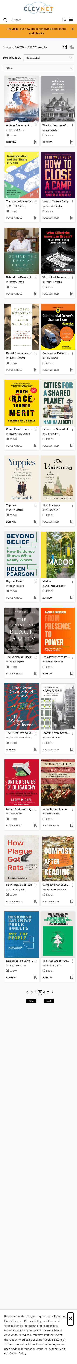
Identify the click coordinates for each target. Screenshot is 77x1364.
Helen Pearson (16, 585)
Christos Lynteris (17, 889)
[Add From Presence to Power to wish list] (71, 674)
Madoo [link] (46, 581)
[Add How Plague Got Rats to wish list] (35, 901)
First (31, 1001)
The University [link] (51, 505)
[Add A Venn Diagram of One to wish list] (35, 142)
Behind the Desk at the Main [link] (20, 277)
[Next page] (52, 993)
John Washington (53, 206)
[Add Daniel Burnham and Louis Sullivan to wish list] (35, 370)
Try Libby (12, 29)
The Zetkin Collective (19, 737)
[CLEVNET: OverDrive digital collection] (38, 8)
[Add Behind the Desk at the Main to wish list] (35, 294)
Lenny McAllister (17, 130)
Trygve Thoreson (17, 358)
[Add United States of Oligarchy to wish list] (35, 825)
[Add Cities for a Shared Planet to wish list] (71, 446)
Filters (9, 68)
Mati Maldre (51, 130)
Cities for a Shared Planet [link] (56, 429)
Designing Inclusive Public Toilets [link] (20, 961)
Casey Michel (16, 813)
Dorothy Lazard (16, 282)
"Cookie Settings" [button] (54, 1340)
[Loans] (63, 20)
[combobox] (31, 20)
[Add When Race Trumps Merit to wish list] (35, 446)
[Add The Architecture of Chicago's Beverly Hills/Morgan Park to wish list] (71, 142)
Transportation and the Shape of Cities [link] (20, 201)
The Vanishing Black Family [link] (20, 657)
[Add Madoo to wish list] (71, 598)
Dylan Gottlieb (16, 509)
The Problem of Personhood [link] (56, 961)
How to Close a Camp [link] (55, 201)
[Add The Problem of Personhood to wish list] (71, 977)
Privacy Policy (32, 1321)
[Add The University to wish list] (71, 522)
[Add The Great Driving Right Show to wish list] (35, 750)
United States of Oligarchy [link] (20, 809)
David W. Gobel (53, 737)
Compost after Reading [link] (56, 885)
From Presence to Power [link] (56, 657)
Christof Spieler (17, 206)
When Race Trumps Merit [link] (20, 429)
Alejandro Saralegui (55, 585)
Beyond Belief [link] (14, 581)
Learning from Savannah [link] (56, 733)
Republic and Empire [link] (55, 809)
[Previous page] (27, 993)
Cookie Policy (17, 1353)
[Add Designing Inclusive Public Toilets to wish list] (35, 977)
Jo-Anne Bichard (17, 965)
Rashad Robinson (54, 661)
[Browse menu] (71, 19)
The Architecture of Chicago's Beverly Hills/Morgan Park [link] (56, 125)
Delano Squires (16, 661)
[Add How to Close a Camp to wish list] (71, 218)
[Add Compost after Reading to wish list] (71, 901)
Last (48, 1001)
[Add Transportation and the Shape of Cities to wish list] (35, 218)
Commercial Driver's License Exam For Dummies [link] (56, 353)
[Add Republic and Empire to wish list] (71, 825)
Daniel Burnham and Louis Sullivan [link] (20, 353)
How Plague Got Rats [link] (19, 885)
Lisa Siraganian (53, 965)
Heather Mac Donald (19, 433)
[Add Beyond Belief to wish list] (35, 598)
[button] (64, 48)
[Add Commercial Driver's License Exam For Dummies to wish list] (71, 370)
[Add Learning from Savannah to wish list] (71, 750)
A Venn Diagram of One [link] (20, 125)
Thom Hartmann (53, 282)
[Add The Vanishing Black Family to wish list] (35, 674)
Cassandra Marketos (55, 889)
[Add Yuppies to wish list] (35, 522)
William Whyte (52, 509)
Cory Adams (51, 358)
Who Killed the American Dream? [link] (56, 277)
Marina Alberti (52, 433)
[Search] (5, 20)
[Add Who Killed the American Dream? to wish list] (71, 294)
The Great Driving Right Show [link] (20, 733)
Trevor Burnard (52, 813)
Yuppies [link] (11, 505)
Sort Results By (12, 58)
